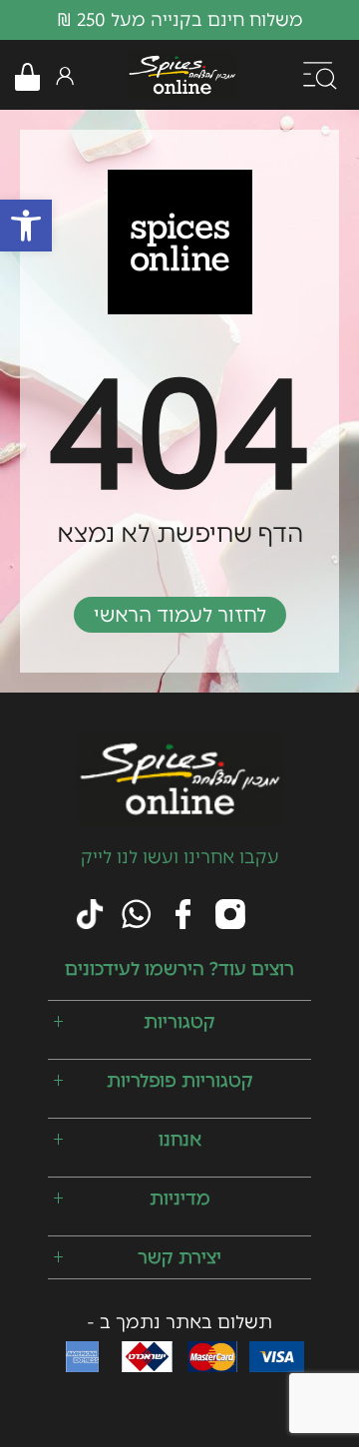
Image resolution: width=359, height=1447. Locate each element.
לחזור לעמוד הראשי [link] (180, 615)
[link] (26, 225)
